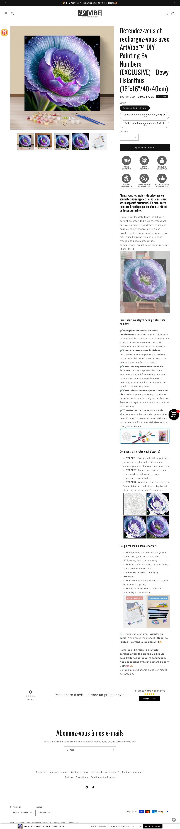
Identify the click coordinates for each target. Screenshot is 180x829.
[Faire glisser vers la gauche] (13, 142)
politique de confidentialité (105, 772)
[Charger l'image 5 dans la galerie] (98, 141)
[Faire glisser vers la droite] (111, 142)
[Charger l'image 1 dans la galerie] (25, 141)
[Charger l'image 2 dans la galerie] (43, 141)
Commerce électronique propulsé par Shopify (59, 823)
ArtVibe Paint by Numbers (29, 823)
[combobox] (119, 826)
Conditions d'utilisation (103, 777)
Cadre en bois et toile (135, 108)
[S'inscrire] (113, 750)
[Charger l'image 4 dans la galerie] (80, 141)
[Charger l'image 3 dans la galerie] (62, 141)
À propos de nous (59, 772)
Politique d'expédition (76, 777)
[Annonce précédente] (5, 3)
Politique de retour (132, 772)
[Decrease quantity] (133, 826)
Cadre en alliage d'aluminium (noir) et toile (144, 115)
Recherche (41, 772)
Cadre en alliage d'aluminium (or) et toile (144, 124)
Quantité (124, 131)
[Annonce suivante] (174, 3)
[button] (6, 13)
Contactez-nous (79, 772)
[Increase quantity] (140, 826)
